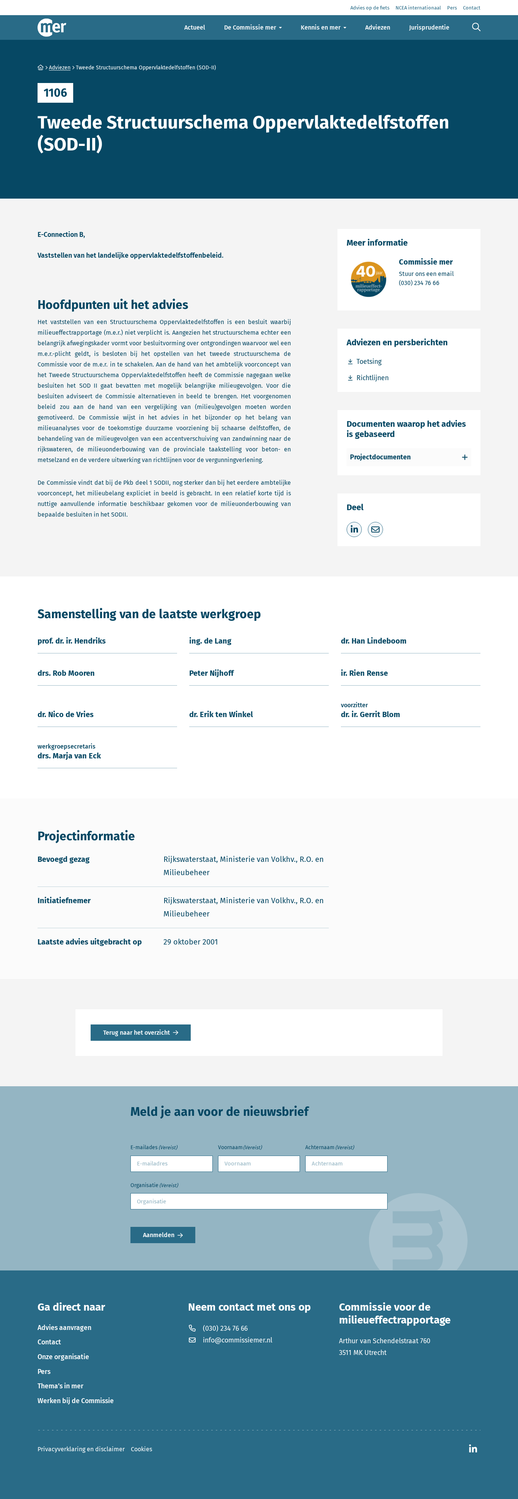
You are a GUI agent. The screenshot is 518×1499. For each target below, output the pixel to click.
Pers (44, 1371)
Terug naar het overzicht (136, 1032)
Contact (49, 1342)
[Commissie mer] (52, 27)
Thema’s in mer (60, 1386)
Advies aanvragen (64, 1328)
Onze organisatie (63, 1357)
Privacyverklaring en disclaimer (81, 1449)
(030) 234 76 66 (426, 283)
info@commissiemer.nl (237, 1340)
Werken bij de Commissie (76, 1401)
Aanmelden (158, 1235)
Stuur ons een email (426, 273)
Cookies (141, 1449)
